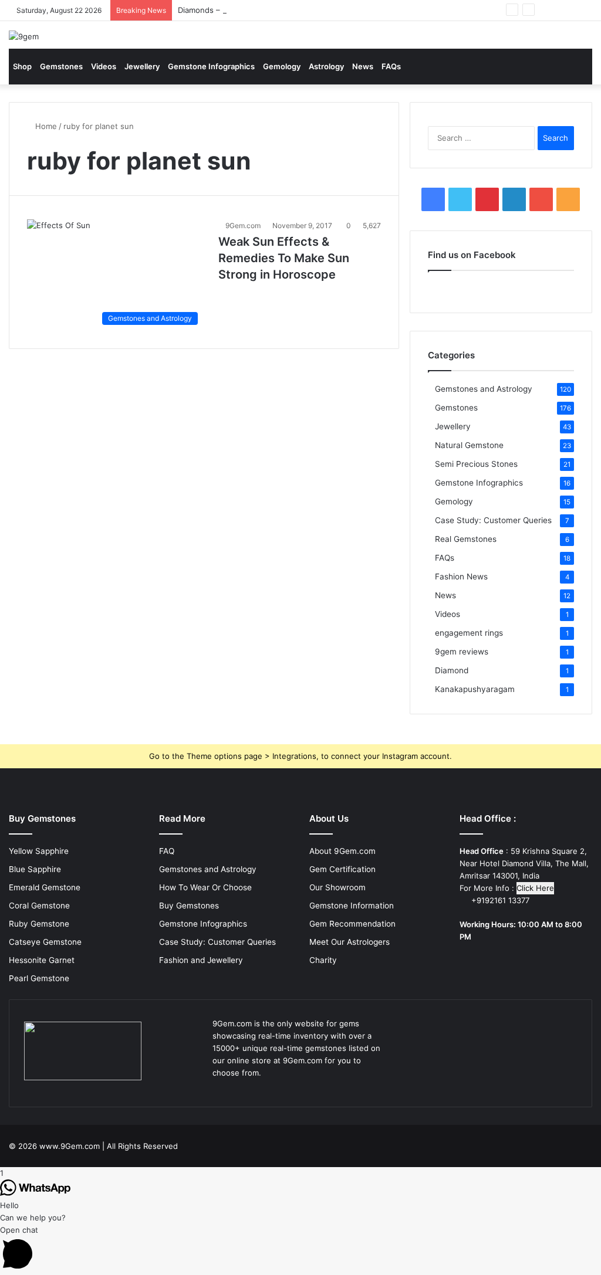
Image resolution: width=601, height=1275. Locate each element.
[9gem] (24, 36)
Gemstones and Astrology (483, 389)
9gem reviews (461, 651)
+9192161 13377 (499, 900)
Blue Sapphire (35, 869)
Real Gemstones (466, 539)
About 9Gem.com (342, 851)
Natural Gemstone (469, 445)
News (362, 66)
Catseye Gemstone (45, 942)
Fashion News (461, 576)
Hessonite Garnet (42, 960)
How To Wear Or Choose (205, 887)
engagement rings (469, 633)
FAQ (166, 851)
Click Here (535, 888)
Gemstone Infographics (211, 66)
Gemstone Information (351, 905)
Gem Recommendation (352, 923)
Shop (22, 66)
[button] (300, 1249)
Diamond (451, 670)
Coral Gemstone (39, 905)
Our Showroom (337, 887)
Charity (323, 960)
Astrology (326, 66)
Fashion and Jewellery (201, 960)
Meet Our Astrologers (349, 942)
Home (45, 126)
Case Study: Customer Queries (493, 520)
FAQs (391, 66)
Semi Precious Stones (476, 464)
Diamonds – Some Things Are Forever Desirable (265, 10)
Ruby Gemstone (39, 923)
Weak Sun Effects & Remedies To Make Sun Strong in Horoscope (283, 258)
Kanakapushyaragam (475, 689)
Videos (103, 66)
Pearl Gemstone (39, 978)
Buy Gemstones (189, 905)
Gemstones (61, 66)
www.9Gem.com (69, 1146)
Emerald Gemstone (44, 887)
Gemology (281, 66)
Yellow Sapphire (39, 851)
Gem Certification (342, 869)
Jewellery (142, 66)
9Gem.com (243, 225)
